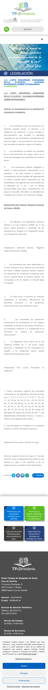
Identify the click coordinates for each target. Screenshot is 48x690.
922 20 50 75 (15, 610)
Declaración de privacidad (31, 686)
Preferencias (24, 680)
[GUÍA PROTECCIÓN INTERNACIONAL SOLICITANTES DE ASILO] (13, 528)
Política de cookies (13, 686)
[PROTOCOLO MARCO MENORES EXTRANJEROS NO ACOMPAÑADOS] (34, 508)
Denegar (24, 673)
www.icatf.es (16, 597)
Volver (39, 475)
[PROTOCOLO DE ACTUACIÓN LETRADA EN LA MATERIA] (13, 508)
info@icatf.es (15, 600)
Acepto (24, 666)
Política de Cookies (30, 654)
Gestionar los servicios (23, 659)
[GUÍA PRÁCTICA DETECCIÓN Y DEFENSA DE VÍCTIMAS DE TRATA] (34, 528)
